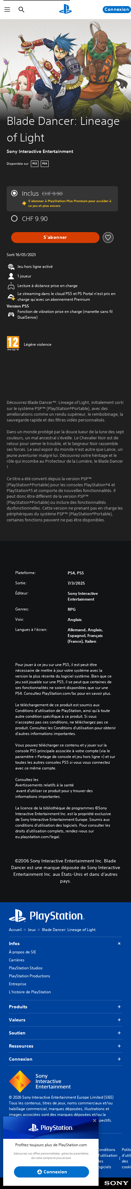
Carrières (16, 960)
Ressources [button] (21, 1046)
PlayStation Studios (26, 968)
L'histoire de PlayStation (30, 992)
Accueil (15, 929)
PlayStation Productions (29, 976)
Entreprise (17, 984)
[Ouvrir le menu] (7, 9)
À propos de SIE (22, 952)
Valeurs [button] (17, 1020)
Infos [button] (14, 943)
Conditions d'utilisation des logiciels (107, 1158)
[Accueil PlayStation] (65, 9)
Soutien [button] (17, 1033)
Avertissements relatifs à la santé (44, 785)
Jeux (32, 929)
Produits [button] (18, 1007)
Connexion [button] (20, 1059)
